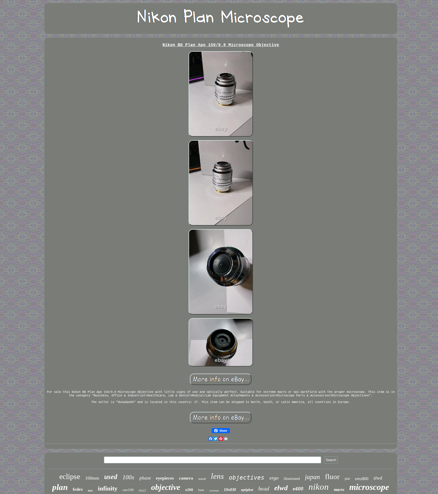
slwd (377, 478)
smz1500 (128, 490)
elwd (281, 488)
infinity (108, 488)
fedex (78, 489)
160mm (92, 478)
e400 (298, 489)
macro (339, 489)
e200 (189, 490)
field (347, 479)
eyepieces (165, 478)
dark (90, 490)
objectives (246, 477)
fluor (332, 476)
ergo (274, 478)
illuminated (292, 479)
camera (186, 478)
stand (202, 479)
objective (165, 487)
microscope (369, 487)
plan (60, 487)
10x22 (142, 490)
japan (312, 477)
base (201, 490)
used (110, 477)
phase (145, 478)
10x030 (230, 489)
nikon (318, 487)
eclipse (69, 476)
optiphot (247, 490)
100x (128, 477)
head (263, 488)
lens (217, 476)
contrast (214, 490)
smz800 (361, 479)
